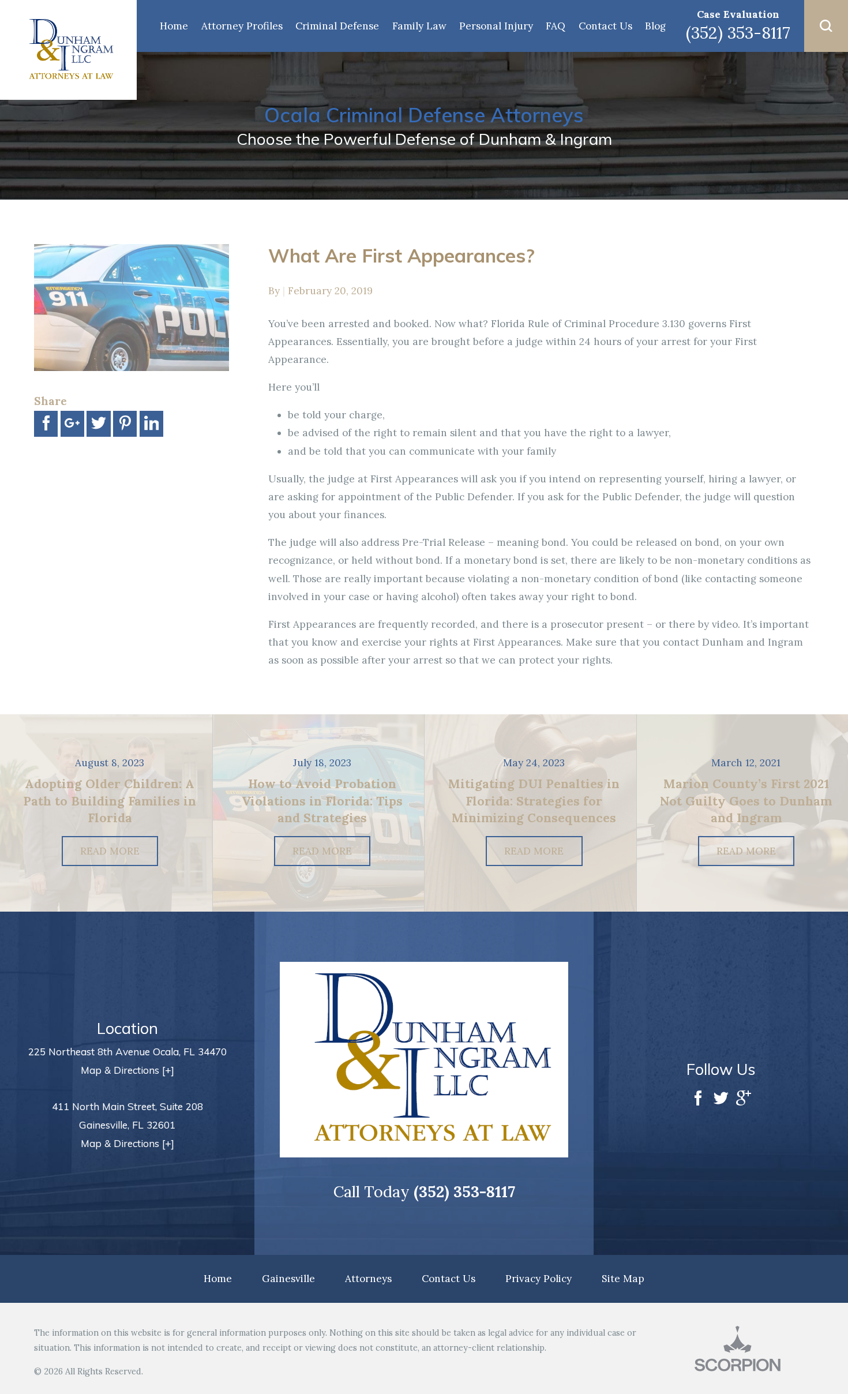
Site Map (623, 1278)
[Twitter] (721, 1099)
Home (174, 26)
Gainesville (288, 1278)
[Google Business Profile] (743, 1099)
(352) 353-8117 (738, 32)
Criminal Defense (337, 26)
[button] (826, 26)
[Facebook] (698, 1099)
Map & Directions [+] (127, 1070)
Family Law (419, 26)
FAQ (555, 26)
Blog (655, 26)
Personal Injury (496, 26)
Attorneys (368, 1278)
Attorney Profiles (242, 26)
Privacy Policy (538, 1278)
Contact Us (605, 26)
